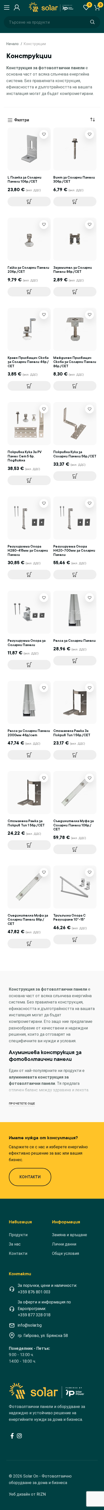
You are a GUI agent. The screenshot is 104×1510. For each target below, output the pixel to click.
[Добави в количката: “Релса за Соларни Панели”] (74, 660)
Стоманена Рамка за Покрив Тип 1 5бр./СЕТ (26, 823)
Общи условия (65, 1253)
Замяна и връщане (69, 1234)
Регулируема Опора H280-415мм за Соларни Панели (28, 551)
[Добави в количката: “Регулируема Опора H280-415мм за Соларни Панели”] (29, 574)
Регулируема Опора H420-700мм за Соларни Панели (74, 551)
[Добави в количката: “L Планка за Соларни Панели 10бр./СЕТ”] (29, 201)
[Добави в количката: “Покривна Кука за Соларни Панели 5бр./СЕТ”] (74, 476)
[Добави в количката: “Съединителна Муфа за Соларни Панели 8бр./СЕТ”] (29, 943)
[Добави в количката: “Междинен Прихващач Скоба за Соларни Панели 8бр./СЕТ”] (74, 386)
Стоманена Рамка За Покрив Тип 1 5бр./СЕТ (71, 733)
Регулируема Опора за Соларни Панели (26, 643)
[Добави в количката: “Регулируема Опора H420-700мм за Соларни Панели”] (74, 574)
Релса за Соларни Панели (74, 641)
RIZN (41, 1494)
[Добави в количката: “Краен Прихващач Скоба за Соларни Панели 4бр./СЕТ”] (29, 386)
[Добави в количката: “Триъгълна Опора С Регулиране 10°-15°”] (74, 939)
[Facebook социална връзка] (12, 1435)
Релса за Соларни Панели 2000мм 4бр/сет (29, 733)
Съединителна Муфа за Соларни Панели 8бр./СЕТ (28, 920)
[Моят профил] (16, 8)
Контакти (18, 1253)
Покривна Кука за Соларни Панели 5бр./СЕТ (74, 454)
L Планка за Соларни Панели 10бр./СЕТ (24, 180)
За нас (15, 1244)
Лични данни (64, 1244)
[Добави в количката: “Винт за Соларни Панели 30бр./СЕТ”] (74, 201)
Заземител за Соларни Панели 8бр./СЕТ (72, 270)
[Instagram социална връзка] (19, 1435)
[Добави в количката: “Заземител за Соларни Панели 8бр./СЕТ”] (74, 291)
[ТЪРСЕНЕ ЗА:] (92, 22)
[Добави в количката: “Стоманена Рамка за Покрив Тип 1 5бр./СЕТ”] (29, 845)
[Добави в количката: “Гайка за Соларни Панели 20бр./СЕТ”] (29, 291)
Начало (12, 44)
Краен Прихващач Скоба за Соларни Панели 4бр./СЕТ (28, 362)
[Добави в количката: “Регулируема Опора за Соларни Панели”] (29, 664)
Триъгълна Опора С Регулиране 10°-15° (69, 918)
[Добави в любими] (43, 134)
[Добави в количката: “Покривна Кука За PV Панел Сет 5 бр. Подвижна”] (29, 480)
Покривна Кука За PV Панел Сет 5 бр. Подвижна (25, 456)
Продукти (18, 1234)
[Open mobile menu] (6, 8)
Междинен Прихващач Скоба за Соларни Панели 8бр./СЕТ (74, 362)
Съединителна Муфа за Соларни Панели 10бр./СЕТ (73, 825)
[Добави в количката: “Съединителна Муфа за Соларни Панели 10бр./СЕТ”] (74, 849)
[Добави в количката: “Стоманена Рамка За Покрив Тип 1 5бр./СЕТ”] (74, 755)
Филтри (21, 120)
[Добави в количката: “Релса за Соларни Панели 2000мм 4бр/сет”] (29, 755)
